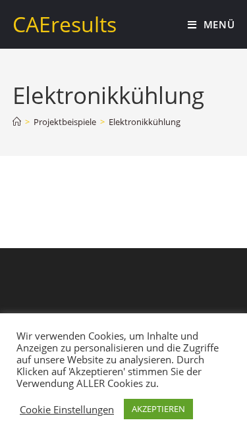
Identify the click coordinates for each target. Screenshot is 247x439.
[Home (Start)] (17, 122)
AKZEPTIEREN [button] (158, 409)
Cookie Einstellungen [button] (67, 409)
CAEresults (65, 24)
